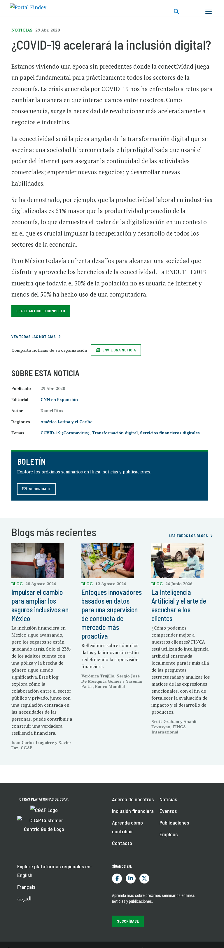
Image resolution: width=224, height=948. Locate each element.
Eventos (168, 811)
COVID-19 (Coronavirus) (65, 432)
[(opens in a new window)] (44, 809)
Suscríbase (40, 488)
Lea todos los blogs (188, 535)
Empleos (169, 834)
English (24, 875)
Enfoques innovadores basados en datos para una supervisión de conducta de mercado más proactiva (111, 614)
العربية (24, 898)
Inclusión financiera (133, 811)
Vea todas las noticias (33, 336)
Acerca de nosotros (133, 799)
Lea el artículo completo (40, 310)
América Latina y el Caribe (66, 421)
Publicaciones (174, 822)
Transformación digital (115, 432)
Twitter (144, 878)
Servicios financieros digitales (170, 432)
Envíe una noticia (119, 349)
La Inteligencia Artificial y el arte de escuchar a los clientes (178, 605)
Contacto (122, 843)
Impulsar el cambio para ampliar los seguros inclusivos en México (40, 605)
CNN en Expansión (59, 399)
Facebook (117, 878)
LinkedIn (131, 878)
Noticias (168, 799)
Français (26, 886)
